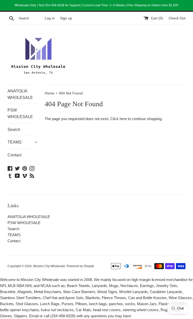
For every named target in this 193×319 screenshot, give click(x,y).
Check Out (177, 18)
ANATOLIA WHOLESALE (20, 94)
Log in (50, 18)
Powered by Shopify (80, 266)
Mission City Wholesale (49, 266)
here (123, 119)
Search (14, 129)
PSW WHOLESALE (20, 113)
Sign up (66, 18)
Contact (14, 155)
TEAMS (22, 142)
